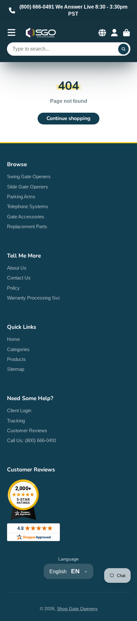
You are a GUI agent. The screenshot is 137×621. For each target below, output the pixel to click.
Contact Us (19, 277)
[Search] (123, 49)
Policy (13, 288)
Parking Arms (21, 196)
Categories (18, 349)
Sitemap (15, 369)
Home (13, 339)
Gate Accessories (25, 216)
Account (114, 33)
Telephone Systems (27, 206)
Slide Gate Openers (27, 186)
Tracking (16, 420)
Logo (41, 32)
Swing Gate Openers (29, 176)
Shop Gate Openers (77, 608)
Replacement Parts (27, 226)
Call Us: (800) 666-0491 (31, 440)
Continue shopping (68, 118)
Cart (126, 33)
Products (16, 359)
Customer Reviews (27, 430)
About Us (16, 268)
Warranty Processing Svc (33, 297)
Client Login (19, 410)
